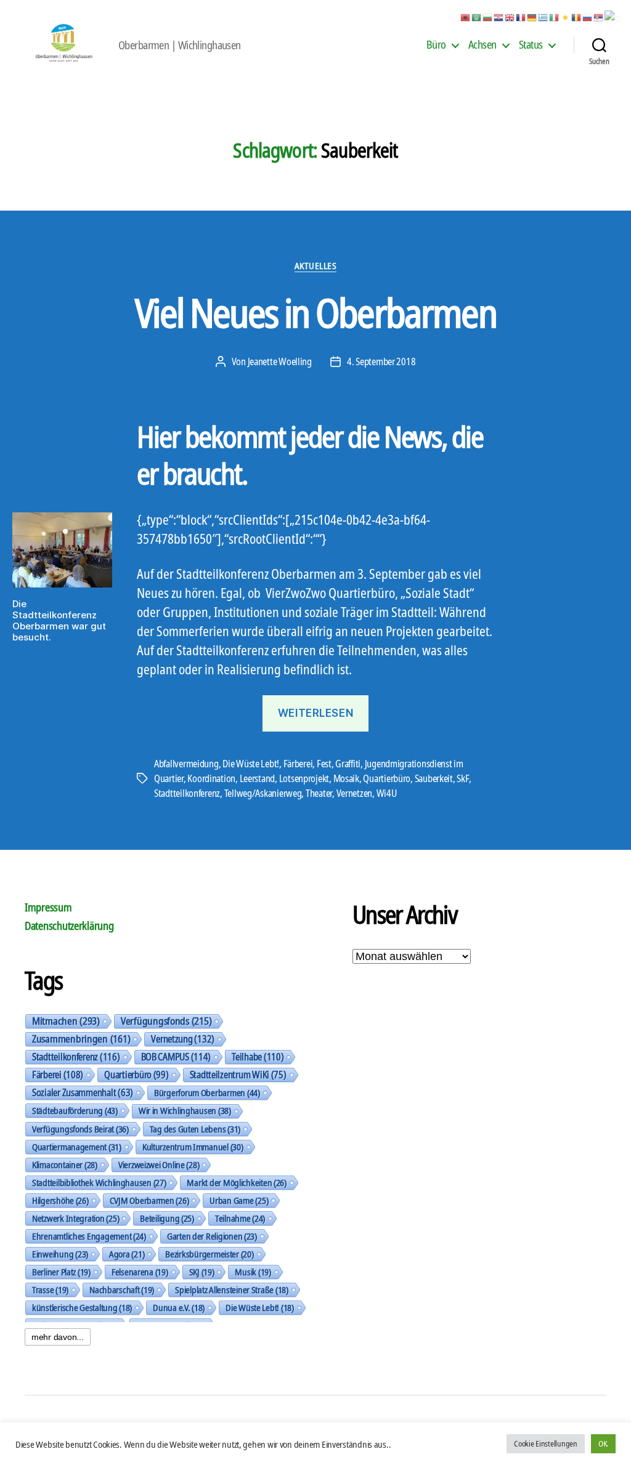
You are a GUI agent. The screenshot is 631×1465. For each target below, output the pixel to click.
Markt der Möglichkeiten (236, 1182)
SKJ (201, 1271)
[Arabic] (476, 16)
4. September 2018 (381, 361)
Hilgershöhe (60, 1200)
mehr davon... (57, 1337)
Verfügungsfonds (166, 1021)
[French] (521, 16)
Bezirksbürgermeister (209, 1254)
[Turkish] (613, 16)
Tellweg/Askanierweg (263, 793)
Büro (436, 45)
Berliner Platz (61, 1271)
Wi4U (387, 793)
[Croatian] (499, 16)
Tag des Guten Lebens (195, 1129)
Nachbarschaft (121, 1289)
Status (531, 45)
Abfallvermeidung (186, 763)
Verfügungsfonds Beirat (80, 1129)
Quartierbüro (386, 778)
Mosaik (346, 778)
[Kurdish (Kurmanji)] (565, 16)
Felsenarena (140, 1271)
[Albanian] (465, 16)
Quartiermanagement (76, 1146)
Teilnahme (240, 1218)
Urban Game (239, 1200)
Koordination (211, 778)
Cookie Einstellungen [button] (545, 1443)
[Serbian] (599, 16)
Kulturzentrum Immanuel (192, 1146)
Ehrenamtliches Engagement (89, 1236)
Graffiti (347, 763)
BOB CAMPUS (176, 1056)
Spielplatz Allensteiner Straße (231, 1289)
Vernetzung (182, 1039)
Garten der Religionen (212, 1236)
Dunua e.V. (179, 1307)
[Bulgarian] (488, 16)
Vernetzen (354, 793)
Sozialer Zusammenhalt (82, 1092)
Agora (126, 1254)
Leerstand (257, 778)
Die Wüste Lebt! (250, 763)
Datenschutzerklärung (69, 925)
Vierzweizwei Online (159, 1164)
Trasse (50, 1289)
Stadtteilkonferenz (187, 793)
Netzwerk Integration (75, 1218)
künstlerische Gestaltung (82, 1307)
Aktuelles (316, 266)
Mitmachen (66, 1021)
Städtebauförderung (75, 1110)
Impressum (48, 907)
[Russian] (587, 16)
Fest (324, 763)
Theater (319, 793)
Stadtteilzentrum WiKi (238, 1074)
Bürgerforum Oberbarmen (207, 1092)
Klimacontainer (64, 1164)
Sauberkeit (434, 778)
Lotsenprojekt (304, 778)
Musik (253, 1271)
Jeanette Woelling (280, 361)
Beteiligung (167, 1218)
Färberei (298, 763)
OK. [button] (603, 1443)
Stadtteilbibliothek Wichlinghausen (99, 1182)
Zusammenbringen (81, 1039)
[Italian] (554, 16)
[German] (532, 16)
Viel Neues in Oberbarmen (315, 312)
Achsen (482, 45)
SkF (462, 778)
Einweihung (60, 1254)
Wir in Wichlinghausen (185, 1110)
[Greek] (543, 16)
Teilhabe (257, 1056)
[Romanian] (576, 16)
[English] (510, 16)
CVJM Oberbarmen (149, 1200)
